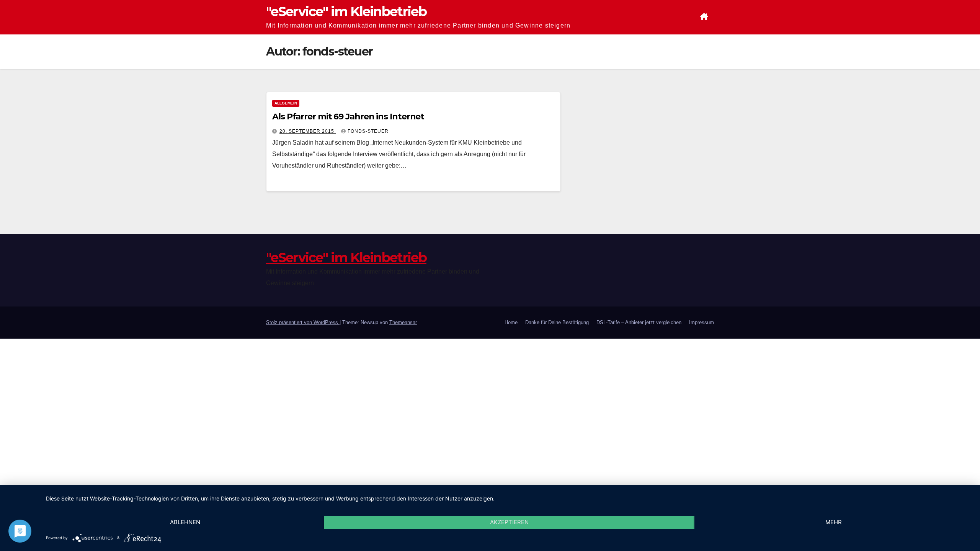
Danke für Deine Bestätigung (557, 322)
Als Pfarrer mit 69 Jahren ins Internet (348, 116)
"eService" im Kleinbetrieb (346, 11)
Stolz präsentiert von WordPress (303, 322)
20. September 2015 (307, 131)
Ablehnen (185, 522)
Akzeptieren (509, 522)
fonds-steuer (368, 131)
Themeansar (403, 322)
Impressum (701, 322)
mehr (833, 522)
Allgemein (285, 103)
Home (511, 322)
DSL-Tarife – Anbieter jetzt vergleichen (638, 322)
